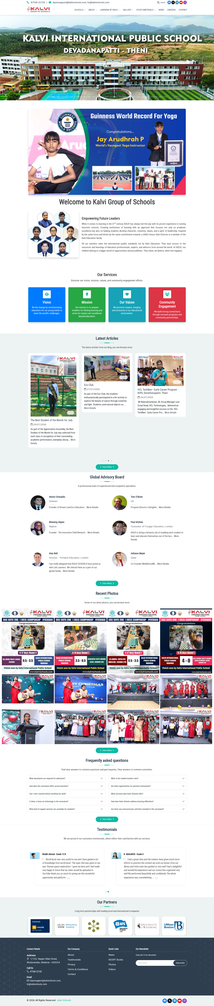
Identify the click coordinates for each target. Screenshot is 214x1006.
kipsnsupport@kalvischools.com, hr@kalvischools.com (81, 2)
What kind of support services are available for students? (52, 809)
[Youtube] (181, 2)
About (92, 10)
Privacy (71, 964)
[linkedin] (177, 2)
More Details (70, 450)
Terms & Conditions (78, 969)
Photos (112, 964)
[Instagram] (185, 2)
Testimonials (74, 959)
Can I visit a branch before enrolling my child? (47, 794)
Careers (171, 10)
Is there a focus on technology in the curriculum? (48, 801)
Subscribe (180, 963)
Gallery (127, 10)
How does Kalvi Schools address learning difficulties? (132, 801)
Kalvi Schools (64, 1000)
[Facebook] (169, 2)
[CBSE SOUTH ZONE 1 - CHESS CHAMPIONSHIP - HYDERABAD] (28, 640)
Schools (78, 10)
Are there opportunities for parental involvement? (131, 786)
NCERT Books (115, 959)
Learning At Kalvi (109, 10)
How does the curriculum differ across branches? (48, 786)
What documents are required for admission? (47, 778)
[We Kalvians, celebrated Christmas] (28, 688)
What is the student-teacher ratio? (124, 778)
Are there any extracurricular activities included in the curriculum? (137, 809)
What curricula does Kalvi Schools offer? (127, 794)
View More (107, 467)
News (161, 10)
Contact (183, 10)
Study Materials (144, 10)
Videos (112, 969)
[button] (106, 891)
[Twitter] (173, 2)
